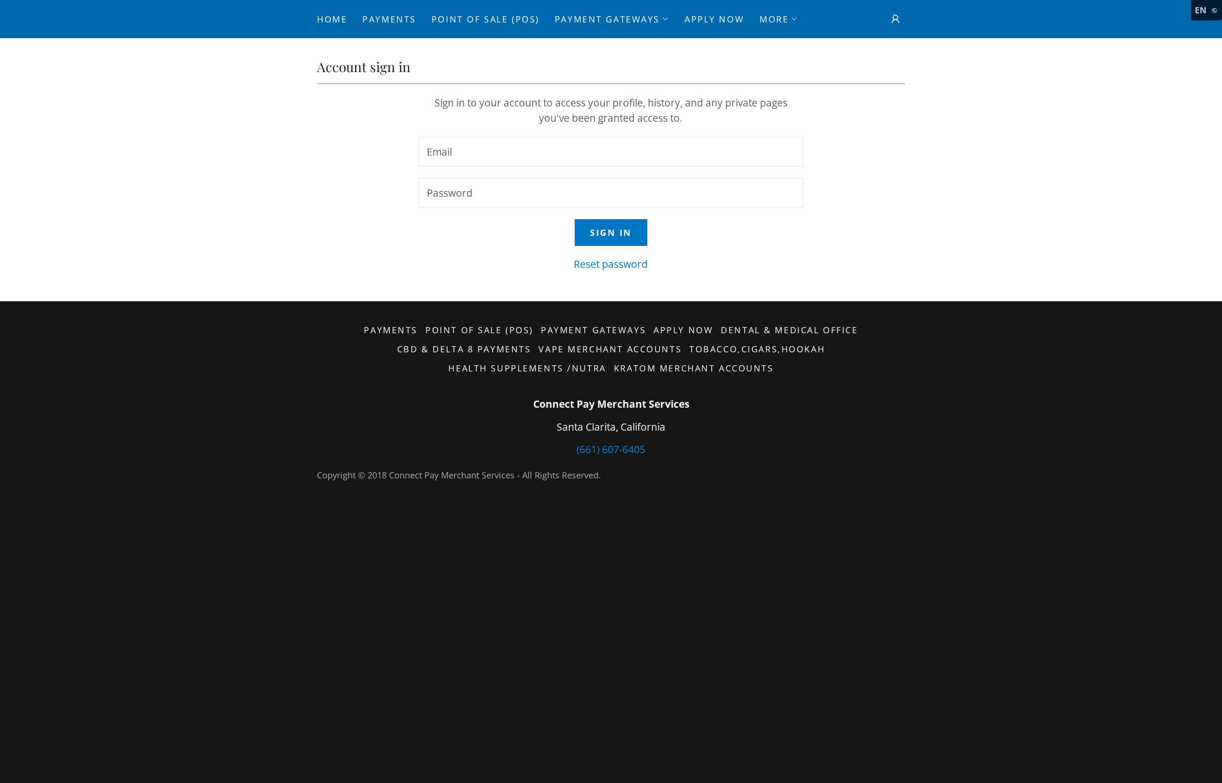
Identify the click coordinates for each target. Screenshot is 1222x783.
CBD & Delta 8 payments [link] (464, 349)
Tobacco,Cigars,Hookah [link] (757, 349)
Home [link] (332, 19)
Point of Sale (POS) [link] (485, 19)
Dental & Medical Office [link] (789, 330)
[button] (612, 19)
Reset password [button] (611, 264)
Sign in (611, 232)
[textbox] (611, 152)
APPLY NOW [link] (714, 19)
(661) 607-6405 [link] (611, 449)
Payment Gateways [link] (593, 330)
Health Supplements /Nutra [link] (527, 368)
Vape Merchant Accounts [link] (610, 349)
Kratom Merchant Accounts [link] (694, 368)
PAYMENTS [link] (389, 19)
